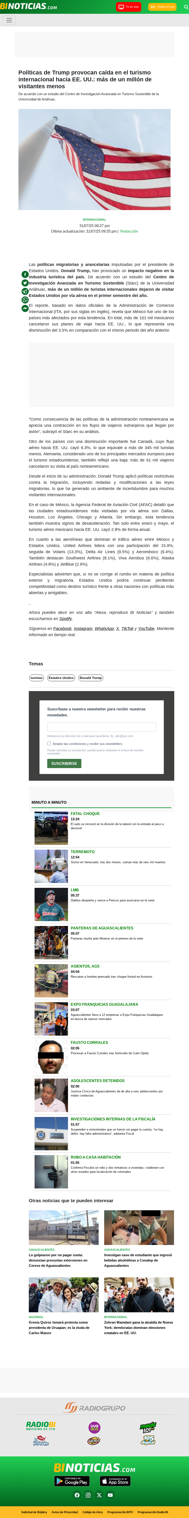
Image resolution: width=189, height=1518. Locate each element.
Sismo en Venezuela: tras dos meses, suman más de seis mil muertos (118, 862)
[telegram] (25, 291)
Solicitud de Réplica (34, 1512)
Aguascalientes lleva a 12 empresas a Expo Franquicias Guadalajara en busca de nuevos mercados (117, 1017)
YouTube (146, 628)
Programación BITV (120, 1512)
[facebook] (25, 274)
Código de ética (93, 1512)
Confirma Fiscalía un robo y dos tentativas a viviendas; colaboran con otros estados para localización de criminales (117, 1169)
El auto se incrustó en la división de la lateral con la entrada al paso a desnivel (117, 826)
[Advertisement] (94, 45)
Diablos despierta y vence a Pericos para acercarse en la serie (112, 900)
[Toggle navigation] (9, 20)
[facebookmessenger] (25, 308)
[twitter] (25, 283)
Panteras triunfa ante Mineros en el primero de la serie (107, 938)
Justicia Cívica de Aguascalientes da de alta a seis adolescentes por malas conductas (117, 1093)
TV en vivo (132, 7)
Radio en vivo (166, 7)
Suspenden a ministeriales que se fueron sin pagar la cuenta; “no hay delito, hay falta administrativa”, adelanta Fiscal (117, 1131)
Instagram (83, 628)
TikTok (127, 628)
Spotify (65, 618)
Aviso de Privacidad (65, 1512)
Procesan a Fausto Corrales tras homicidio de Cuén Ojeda (109, 1053)
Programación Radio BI (153, 1512)
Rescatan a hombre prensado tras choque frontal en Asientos (111, 976)
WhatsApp (104, 628)
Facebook (62, 628)
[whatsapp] (25, 300)
